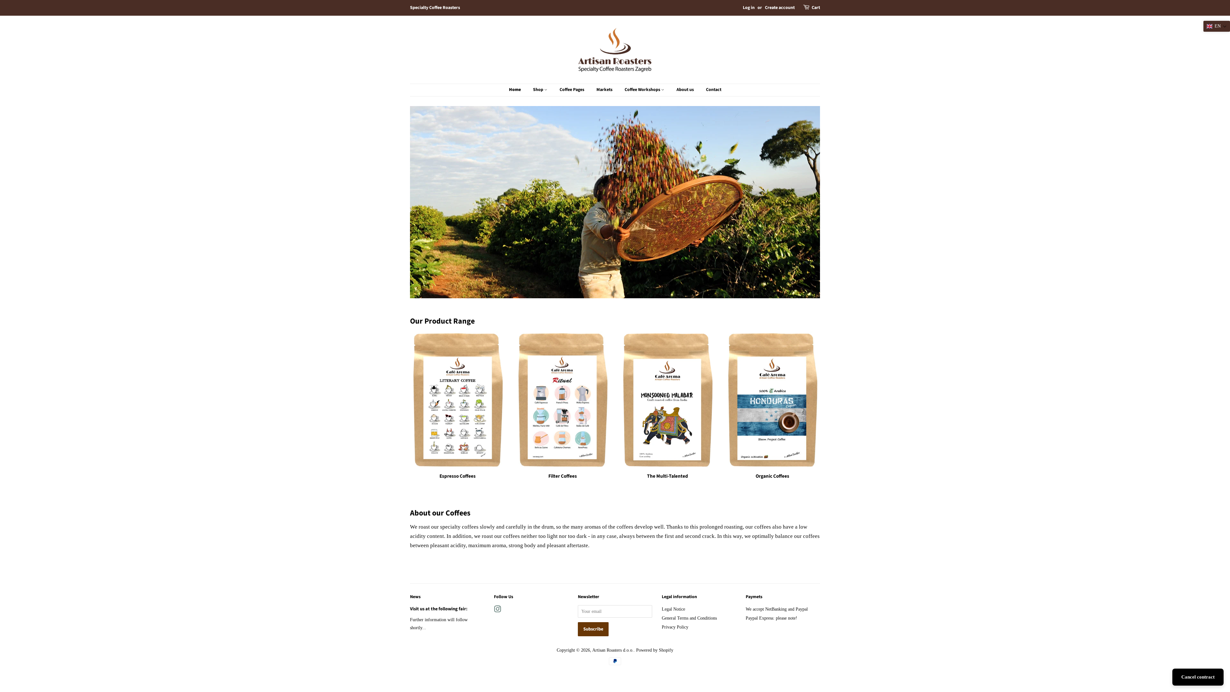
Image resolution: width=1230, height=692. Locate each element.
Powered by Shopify (654, 650)
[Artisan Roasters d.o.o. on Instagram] (497, 610)
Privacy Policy (675, 627)
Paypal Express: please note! (771, 618)
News (415, 597)
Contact (713, 89)
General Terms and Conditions (689, 618)
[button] (1216, 26)
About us (685, 89)
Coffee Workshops (643, 89)
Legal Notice (673, 609)
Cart (816, 7)
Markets (604, 89)
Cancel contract (1198, 677)
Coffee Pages (572, 89)
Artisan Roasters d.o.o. (613, 650)
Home (515, 89)
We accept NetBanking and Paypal (777, 609)
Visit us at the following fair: (438, 609)
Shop (538, 89)
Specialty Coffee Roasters (435, 7)
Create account (780, 7)
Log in (749, 7)
